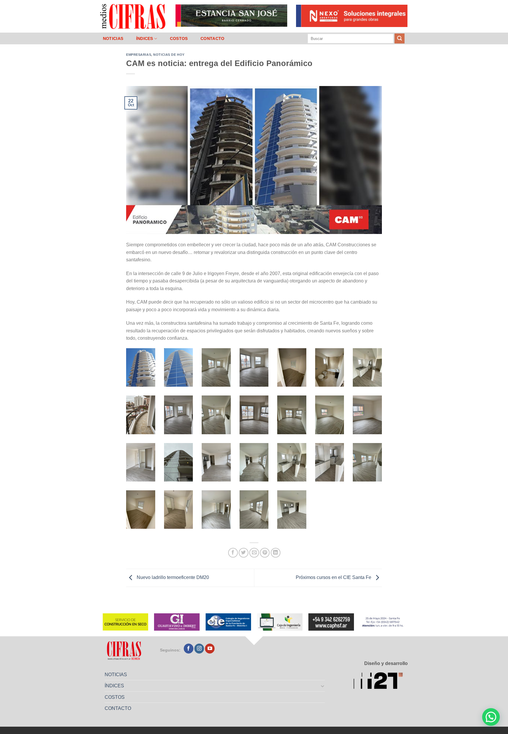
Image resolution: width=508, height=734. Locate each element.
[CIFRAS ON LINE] (133, 16)
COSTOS (179, 38)
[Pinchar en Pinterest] (265, 553)
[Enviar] (400, 38)
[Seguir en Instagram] (199, 649)
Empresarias (138, 54)
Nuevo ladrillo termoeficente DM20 (172, 577)
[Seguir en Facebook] (188, 649)
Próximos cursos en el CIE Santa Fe (334, 577)
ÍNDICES (144, 38)
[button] (491, 717)
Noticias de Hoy (168, 54)
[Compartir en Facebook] (233, 553)
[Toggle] (322, 685)
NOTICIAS (113, 38)
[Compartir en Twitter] (243, 553)
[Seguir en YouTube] (210, 649)
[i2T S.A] (380, 681)
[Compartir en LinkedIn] (275, 553)
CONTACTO (212, 38)
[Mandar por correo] (254, 553)
